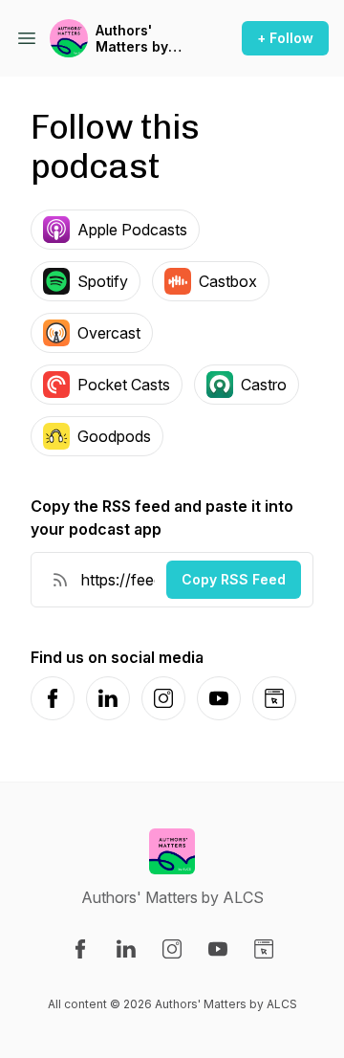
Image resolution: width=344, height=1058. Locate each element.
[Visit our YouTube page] (217, 949)
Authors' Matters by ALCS (132, 38)
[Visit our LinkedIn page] (126, 949)
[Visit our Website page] (263, 949)
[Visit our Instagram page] (172, 949)
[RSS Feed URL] (60, 579)
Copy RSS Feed (234, 579)
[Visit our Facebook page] (80, 949)
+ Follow (285, 38)
